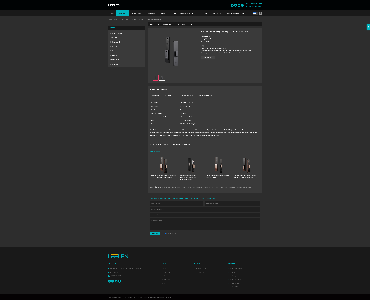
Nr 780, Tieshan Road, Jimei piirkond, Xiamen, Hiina (126, 268)
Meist (163, 13)
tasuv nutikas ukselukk (195, 187)
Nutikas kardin (114, 51)
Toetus (203, 13)
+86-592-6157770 (255, 6)
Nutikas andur (114, 64)
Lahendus (136, 13)
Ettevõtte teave (201, 268)
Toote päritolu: (205, 39)
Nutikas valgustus (115, 46)
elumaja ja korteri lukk (244, 187)
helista (112, 263)
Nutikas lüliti (113, 55)
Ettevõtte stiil (200, 272)
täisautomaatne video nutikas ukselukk (173, 187)
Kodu (112, 13)
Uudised (151, 13)
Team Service (166, 272)
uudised (164, 276)
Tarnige (164, 268)
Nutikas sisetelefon (115, 33)
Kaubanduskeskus (235, 13)
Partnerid (216, 13)
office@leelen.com (255, 3)
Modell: (203, 42)
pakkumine (155, 233)
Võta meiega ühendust (184, 13)
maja (110, 19)
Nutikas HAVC (114, 60)
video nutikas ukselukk (228, 187)
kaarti (164, 283)
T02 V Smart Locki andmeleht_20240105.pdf (175, 144)
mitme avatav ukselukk (211, 187)
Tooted (122, 13)
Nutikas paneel (114, 42)
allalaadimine (207, 58)
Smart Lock (124, 19)
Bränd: (203, 36)
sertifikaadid (166, 279)
